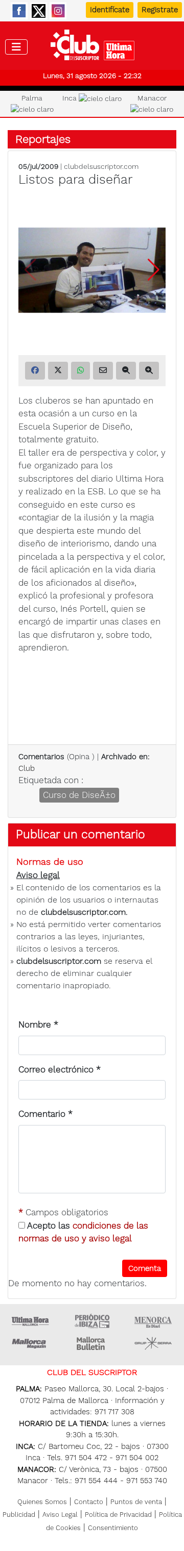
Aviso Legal (60, 1514)
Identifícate (109, 9)
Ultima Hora (31, 1321)
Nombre (38, 1024)
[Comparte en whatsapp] (80, 371)
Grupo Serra (153, 1343)
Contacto (88, 1502)
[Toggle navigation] (16, 47)
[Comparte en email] (103, 371)
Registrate (160, 9)
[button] (153, 270)
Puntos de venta (136, 1502)
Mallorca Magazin (31, 1343)
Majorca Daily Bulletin (92, 1343)
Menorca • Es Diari (153, 1321)
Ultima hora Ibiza (92, 1321)
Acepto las (83, 1232)
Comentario (45, 1114)
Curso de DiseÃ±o (79, 795)
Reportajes (43, 139)
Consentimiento (113, 1528)
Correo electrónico (59, 1069)
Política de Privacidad (118, 1514)
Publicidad (19, 1514)
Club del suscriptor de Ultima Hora (92, 47)
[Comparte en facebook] (35, 371)
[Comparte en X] (58, 371)
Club (26, 768)
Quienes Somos (42, 1502)
